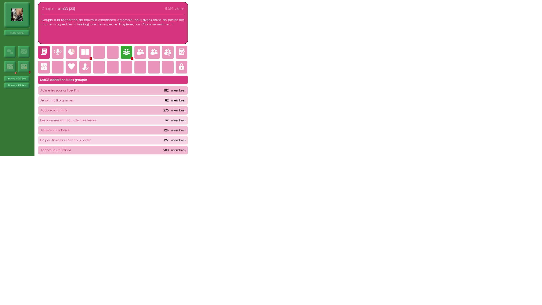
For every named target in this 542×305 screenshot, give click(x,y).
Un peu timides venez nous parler (65, 140)
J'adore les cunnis (53, 110)
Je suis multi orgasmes (57, 100)
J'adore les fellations (55, 150)
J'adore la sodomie (55, 130)
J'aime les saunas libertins (59, 90)
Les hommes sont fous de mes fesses (68, 120)
